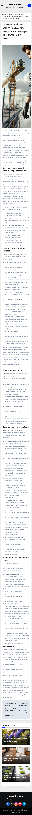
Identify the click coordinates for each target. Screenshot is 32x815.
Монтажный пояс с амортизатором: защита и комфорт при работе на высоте (14, 31)
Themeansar (16, 812)
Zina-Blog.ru (15, 5)
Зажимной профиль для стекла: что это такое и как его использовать (22, 708)
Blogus (25, 810)
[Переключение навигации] (2, 5)
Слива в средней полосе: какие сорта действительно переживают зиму (15, 740)
